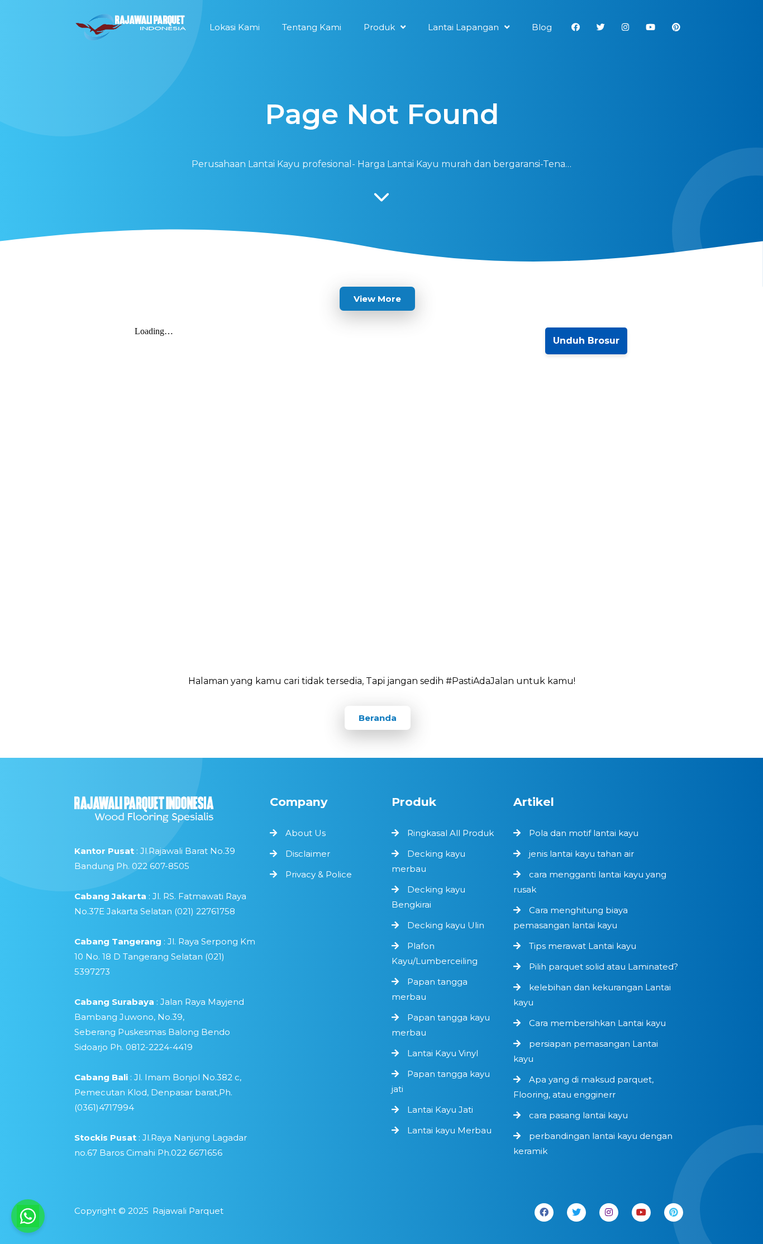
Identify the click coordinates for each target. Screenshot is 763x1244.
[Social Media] (575, 27)
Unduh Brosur (586, 340)
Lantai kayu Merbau (449, 1130)
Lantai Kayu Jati (440, 1109)
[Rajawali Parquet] (130, 30)
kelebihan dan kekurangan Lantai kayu (592, 995)
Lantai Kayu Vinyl (442, 1053)
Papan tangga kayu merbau (441, 1025)
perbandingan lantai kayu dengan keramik (593, 1143)
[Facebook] (544, 1212)
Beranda (378, 718)
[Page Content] (381, 200)
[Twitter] (576, 1212)
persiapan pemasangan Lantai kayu (585, 1051)
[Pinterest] (673, 1212)
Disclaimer (307, 853)
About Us (305, 833)
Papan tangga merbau (430, 989)
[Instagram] (608, 1212)
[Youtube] (641, 1212)
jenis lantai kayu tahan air (581, 853)
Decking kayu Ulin (445, 925)
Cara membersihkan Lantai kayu (597, 1023)
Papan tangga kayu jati (441, 1081)
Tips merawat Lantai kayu (582, 946)
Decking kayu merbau (428, 861)
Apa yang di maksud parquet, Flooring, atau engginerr (583, 1087)
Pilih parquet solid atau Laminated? (603, 966)
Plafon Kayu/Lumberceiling (435, 953)
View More (377, 298)
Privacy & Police (318, 874)
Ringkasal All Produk (450, 833)
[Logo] (166, 807)
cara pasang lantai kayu (578, 1115)
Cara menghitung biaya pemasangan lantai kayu (570, 917)
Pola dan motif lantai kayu (583, 833)
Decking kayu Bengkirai (428, 897)
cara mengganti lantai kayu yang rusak (589, 882)
